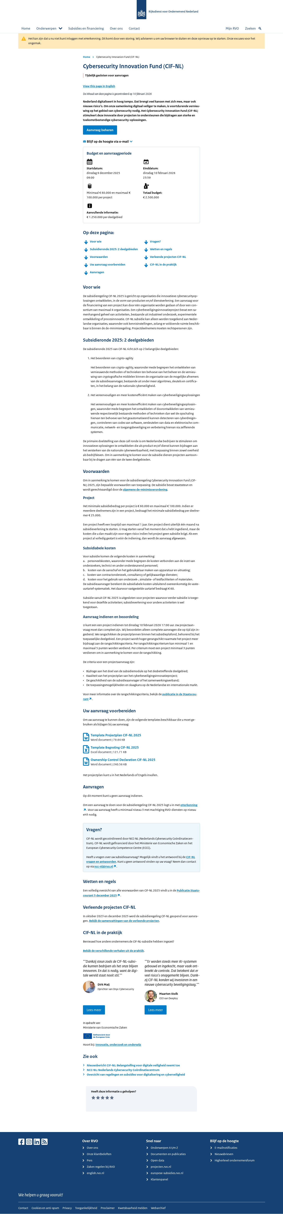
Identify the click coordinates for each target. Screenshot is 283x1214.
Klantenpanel (159, 1179)
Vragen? (155, 241)
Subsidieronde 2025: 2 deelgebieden (114, 249)
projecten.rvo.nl (161, 1166)
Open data (157, 1160)
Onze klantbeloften (99, 1154)
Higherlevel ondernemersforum (235, 1160)
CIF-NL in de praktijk (163, 264)
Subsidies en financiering (86, 28)
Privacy (67, 1208)
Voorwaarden (99, 257)
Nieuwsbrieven (224, 1154)
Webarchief (158, 1208)
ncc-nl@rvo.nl (103, 866)
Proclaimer (108, 1208)
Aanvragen (97, 272)
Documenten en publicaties (168, 1154)
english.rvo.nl (95, 1173)
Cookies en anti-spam (45, 1208)
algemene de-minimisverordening (145, 489)
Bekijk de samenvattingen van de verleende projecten (124, 921)
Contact (134, 28)
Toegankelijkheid (86, 1208)
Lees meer (94, 1010)
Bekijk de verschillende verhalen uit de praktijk (113, 950)
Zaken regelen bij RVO (101, 1166)
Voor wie (95, 241)
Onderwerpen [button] (46, 28)
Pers (89, 1160)
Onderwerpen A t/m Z (164, 1147)
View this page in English (99, 86)
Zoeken (250, 28)
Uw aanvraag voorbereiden (107, 264)
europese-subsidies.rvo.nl (167, 1173)
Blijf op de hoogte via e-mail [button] (108, 141)
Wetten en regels (161, 249)
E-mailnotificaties (226, 1147)
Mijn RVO (232, 28)
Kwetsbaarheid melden (132, 1208)
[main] (141, 582)
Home (25, 28)
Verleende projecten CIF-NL (168, 257)
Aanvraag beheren (100, 130)
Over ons (116, 28)
